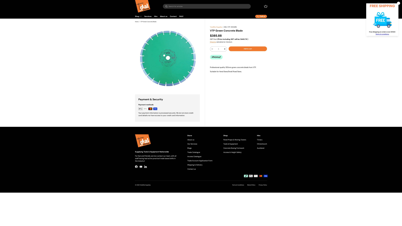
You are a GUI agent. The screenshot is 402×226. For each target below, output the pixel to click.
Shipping (213, 42)
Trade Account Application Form (199, 161)
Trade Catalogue (193, 152)
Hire (155, 16)
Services (148, 16)
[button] (265, 6)
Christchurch (262, 144)
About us (163, 16)
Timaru (259, 140)
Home (137, 21)
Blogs (189, 148)
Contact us (191, 169)
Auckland (260, 148)
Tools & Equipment (230, 144)
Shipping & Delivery (194, 165)
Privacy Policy (263, 185)
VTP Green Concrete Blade (148, 21)
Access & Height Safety (232, 152)
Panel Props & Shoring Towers (234, 140)
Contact (173, 16)
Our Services (192, 144)
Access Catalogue (194, 156)
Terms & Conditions (238, 185)
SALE (181, 16)
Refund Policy (251, 185)
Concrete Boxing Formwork (233, 148)
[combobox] (207, 6)
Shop (137, 16)
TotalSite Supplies (216, 27)
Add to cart (248, 49)
